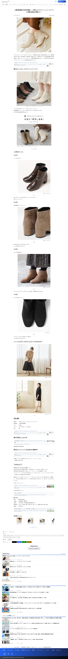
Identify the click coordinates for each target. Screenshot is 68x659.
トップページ (5, 647)
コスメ (51, 4)
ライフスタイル (55, 4)
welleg (8, 535)
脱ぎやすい (10, 537)
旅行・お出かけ (32, 4)
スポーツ (14, 4)
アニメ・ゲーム (19, 4)
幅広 (62, 535)
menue (5, 535)
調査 (64, 4)
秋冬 (7, 537)
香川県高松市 (10, 539)
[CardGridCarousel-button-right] (54, 521)
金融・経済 (61, 4)
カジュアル (16, 535)
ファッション (46, 4)
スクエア (38, 535)
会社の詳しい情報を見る (34, 548)
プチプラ (55, 535)
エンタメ (10, 4)
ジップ (28, 535)
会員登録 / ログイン (62, 1)
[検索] (56, 1)
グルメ (37, 4)
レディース (59, 535)
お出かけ (11, 535)
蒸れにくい (15, 537)
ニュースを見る (62, 553)
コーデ (20, 535)
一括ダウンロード (35, 527)
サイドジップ (24, 535)
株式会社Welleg (51, 15)
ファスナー (45, 535)
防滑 (18, 537)
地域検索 (6, 4)
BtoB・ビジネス (26, 4)
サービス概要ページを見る (60, 656)
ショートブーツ (33, 535)
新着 (3, 4)
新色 (4, 537)
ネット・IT (41, 4)
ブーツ (41, 535)
